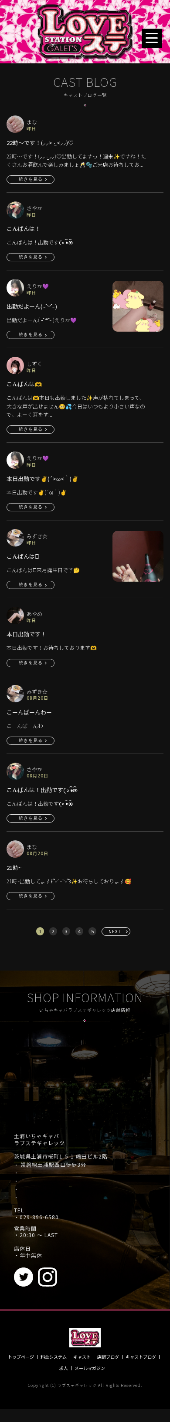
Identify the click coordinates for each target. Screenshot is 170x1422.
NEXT (115, 931)
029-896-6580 (39, 1217)
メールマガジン (90, 1368)
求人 (63, 1368)
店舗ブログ (108, 1357)
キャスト (82, 1357)
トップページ (21, 1357)
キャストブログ (141, 1357)
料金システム (54, 1357)
